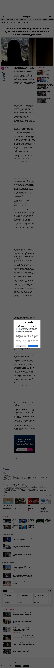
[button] (27, 333)
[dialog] (27, 334)
